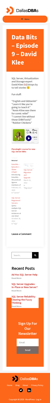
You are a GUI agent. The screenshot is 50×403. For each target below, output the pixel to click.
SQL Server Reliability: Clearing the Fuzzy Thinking (24, 299)
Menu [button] (27, 19)
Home (9, 385)
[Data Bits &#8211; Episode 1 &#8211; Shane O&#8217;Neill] (18, 178)
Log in (38, 399)
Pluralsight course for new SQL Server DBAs (23, 150)
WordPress (30, 399)
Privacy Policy (37, 385)
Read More (16, 278)
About (25, 385)
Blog (17, 385)
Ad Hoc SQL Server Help (24, 274)
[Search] (35, 255)
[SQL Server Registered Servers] (18, 211)
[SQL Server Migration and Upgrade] (28, 166)
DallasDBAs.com (22, 10)
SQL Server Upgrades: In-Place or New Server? (25, 285)
